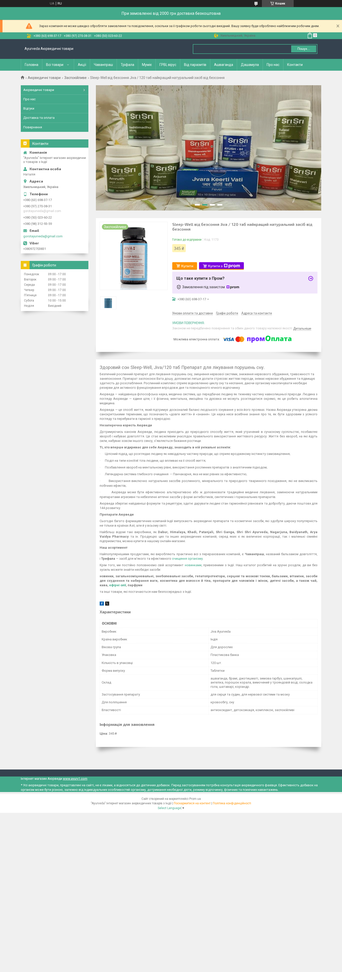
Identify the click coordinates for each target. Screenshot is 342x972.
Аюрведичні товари (44, 78)
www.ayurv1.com (75, 779)
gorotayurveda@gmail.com (43, 236)
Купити (187, 266)
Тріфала (127, 65)
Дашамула (250, 65)
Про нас (273, 65)
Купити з (215, 266)
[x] (107, 604)
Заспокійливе (75, 78)
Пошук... (303, 49)
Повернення (32, 127)
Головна (31, 65)
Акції (82, 65)
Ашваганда (223, 65)
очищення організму (187, 558)
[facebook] (102, 604)
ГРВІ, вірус (167, 65)
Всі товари (54, 65)
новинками (193, 565)
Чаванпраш (103, 65)
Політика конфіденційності (232, 803)
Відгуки (28, 108)
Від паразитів (195, 65)
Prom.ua (195, 799)
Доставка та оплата (39, 118)
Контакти (295, 65)
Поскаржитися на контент (192, 803)
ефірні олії (117, 585)
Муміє (147, 65)
